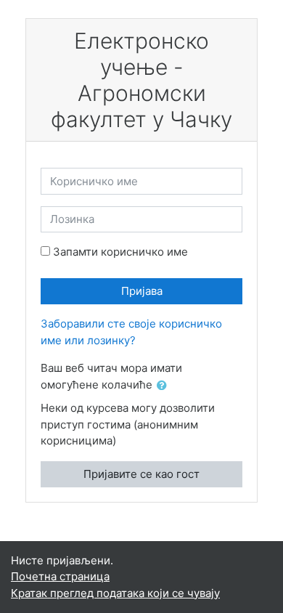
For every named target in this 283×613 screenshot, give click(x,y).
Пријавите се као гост (141, 474)
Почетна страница (60, 576)
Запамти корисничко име (120, 252)
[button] (164, 386)
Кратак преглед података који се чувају (115, 593)
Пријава (142, 291)
